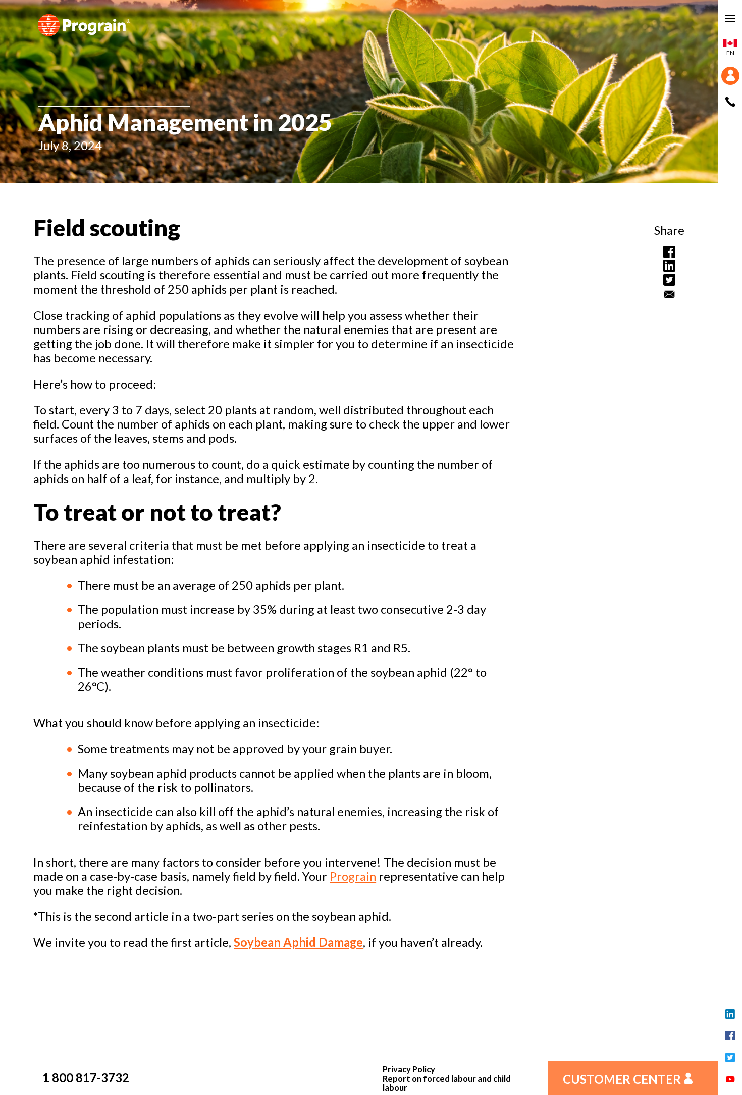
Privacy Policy (409, 1069)
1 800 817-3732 (85, 1078)
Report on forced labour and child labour (447, 1083)
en (730, 53)
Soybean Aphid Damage (298, 942)
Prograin (353, 876)
